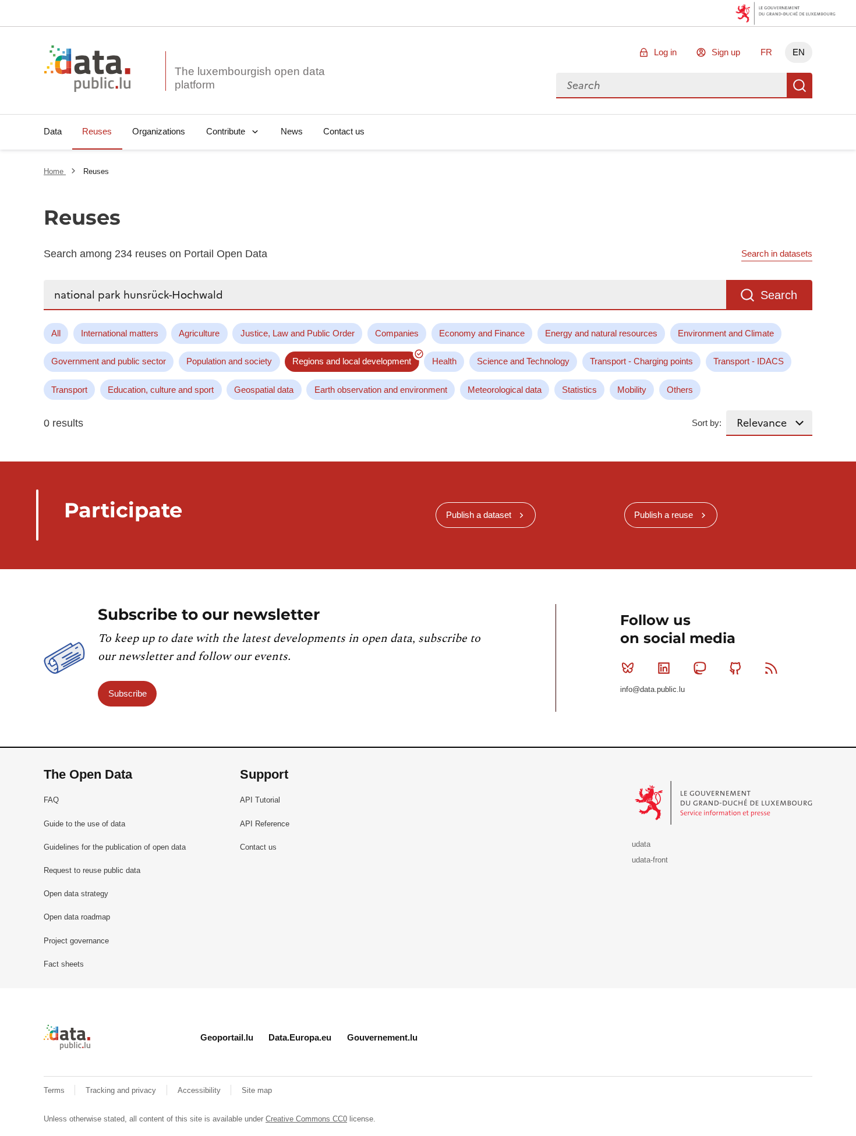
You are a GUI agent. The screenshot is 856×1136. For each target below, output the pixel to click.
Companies (397, 333)
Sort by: (706, 423)
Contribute (225, 131)
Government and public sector (108, 361)
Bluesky (628, 668)
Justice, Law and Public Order (297, 333)
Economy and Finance (482, 333)
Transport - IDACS (748, 361)
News (292, 131)
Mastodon (699, 668)
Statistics (579, 390)
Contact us (344, 131)
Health (444, 361)
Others (680, 390)
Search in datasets (776, 253)
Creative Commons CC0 (306, 1118)
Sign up (726, 52)
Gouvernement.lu (382, 1037)
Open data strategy (76, 893)
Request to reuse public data (92, 870)
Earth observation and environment (380, 390)
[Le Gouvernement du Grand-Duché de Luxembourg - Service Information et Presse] (725, 802)
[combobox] (671, 85)
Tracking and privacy (122, 1090)
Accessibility (200, 1090)
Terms (55, 1090)
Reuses (97, 131)
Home (55, 171)
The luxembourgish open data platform (250, 78)
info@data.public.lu (652, 689)
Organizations (158, 131)
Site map (257, 1090)
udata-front (650, 859)
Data (53, 131)
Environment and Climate (726, 333)
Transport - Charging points (641, 361)
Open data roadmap (77, 917)
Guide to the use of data (84, 823)
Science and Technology (523, 361)
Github (735, 668)
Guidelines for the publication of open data (115, 847)
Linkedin (664, 668)
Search (799, 85)
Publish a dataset (478, 515)
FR (766, 52)
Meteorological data (505, 390)
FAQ (51, 800)
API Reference (264, 823)
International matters (119, 333)
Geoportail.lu (226, 1037)
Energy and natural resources (601, 333)
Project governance (76, 940)
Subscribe (127, 693)
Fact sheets (64, 964)
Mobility (631, 390)
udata (641, 844)
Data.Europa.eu (299, 1037)
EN (799, 52)
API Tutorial (260, 800)
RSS (771, 668)
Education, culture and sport (161, 390)
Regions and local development (351, 361)
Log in (665, 52)
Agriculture (199, 333)
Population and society (229, 361)
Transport (69, 390)
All (56, 333)
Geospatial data (263, 390)
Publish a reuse (663, 515)
